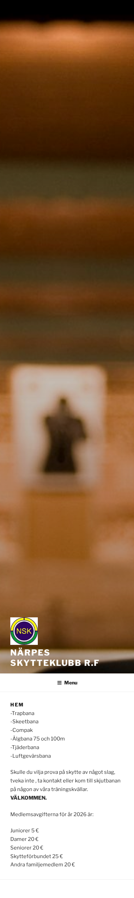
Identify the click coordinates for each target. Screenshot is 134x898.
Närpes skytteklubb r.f (55, 658)
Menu (70, 682)
